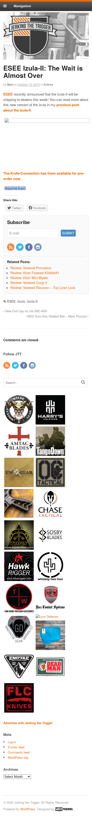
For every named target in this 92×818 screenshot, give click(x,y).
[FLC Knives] (19, 710)
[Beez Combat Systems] (50, 610)
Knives (48, 84)
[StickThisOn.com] (50, 679)
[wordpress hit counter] (15, 188)
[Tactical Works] (19, 610)
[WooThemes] (64, 809)
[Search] (83, 382)
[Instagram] (38, 247)
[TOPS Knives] (19, 547)
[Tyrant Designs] (19, 516)
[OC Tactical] (50, 484)
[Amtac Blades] (19, 453)
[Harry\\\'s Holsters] (50, 422)
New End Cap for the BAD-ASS (25, 311)
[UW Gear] (19, 484)
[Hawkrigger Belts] (19, 578)
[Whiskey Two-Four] (50, 578)
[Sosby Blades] (50, 547)
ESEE (11, 301)
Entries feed (16, 747)
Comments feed (18, 752)
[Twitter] (20, 247)
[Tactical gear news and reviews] (30, 53)
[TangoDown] (50, 453)
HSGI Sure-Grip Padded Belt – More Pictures (57, 316)
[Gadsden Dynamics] (19, 641)
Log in (12, 742)
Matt (10, 84)
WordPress (27, 809)
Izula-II (32, 301)
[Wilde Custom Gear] (19, 422)
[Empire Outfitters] (19, 679)
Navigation (22, 6)
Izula (21, 301)
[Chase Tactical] (50, 516)
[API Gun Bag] (50, 648)
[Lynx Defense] (47, 616)
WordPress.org (18, 757)
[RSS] (11, 247)
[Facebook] (29, 247)
